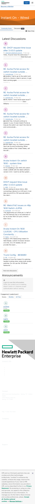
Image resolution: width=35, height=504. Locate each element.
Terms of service (7, 435)
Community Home (6, 28)
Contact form (6, 410)
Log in (26, 2)
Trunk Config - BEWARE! (15, 255)
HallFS (5, 319)
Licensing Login (6, 458)
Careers (4, 424)
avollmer (6, 307)
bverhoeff (8, 210)
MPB (6, 187)
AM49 (5, 330)
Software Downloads (8, 455)
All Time (18, 297)
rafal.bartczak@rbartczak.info (13, 53)
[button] (32, 473)
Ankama (7, 166)
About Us (4, 421)
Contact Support (7, 450)
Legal (3, 437)
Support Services (7, 447)
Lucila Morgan (9, 74)
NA (6, 257)
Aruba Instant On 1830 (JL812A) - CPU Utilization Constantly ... (15, 232)
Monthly (11, 297)
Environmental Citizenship (9, 429)
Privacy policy (6, 432)
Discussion (19, 28)
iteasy (7, 237)
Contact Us (5, 427)
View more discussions (10, 270)
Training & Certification (8, 452)
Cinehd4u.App (9, 97)
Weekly (4, 297)
